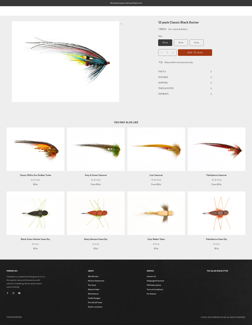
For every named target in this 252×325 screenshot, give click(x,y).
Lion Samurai (156, 175)
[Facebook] (7, 292)
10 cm (165, 42)
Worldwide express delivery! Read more (126, 3)
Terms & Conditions (155, 289)
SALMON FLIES (200, 10)
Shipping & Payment (155, 281)
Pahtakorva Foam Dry (216, 239)
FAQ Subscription (154, 285)
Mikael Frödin (93, 289)
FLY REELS (170, 10)
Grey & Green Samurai (96, 175)
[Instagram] (13, 292)
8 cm (181, 42)
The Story (92, 285)
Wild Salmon (93, 294)
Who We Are (93, 276)
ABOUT (242, 10)
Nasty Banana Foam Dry (95, 239)
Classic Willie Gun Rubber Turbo (35, 175)
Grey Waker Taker (156, 239)
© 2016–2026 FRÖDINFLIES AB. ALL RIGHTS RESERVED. (223, 317)
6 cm (196, 42)
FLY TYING (216, 10)
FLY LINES (184, 10)
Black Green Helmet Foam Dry (35, 239)
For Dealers (151, 294)
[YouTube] (19, 292)
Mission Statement (96, 281)
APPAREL (230, 10)
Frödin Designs (94, 298)
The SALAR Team (95, 302)
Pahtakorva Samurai (216, 175)
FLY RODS (156, 10)
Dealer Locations (95, 307)
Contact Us (151, 276)
